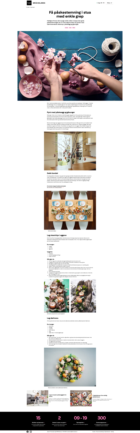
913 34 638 (65, 431)
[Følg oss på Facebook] (27, 431)
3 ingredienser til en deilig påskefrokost (100, 396)
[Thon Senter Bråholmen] (36, 2)
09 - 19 (100, 3)
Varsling (112, 431)
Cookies (93, 431)
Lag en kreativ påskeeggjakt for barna (57, 395)
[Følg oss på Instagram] (30, 431)
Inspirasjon (32, 7)
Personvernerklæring (100, 431)
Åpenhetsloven (107, 431)
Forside (27, 7)
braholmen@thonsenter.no (72, 431)
